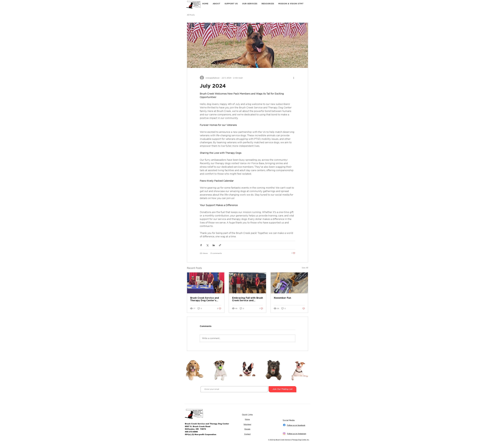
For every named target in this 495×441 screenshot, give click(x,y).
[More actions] (293, 77)
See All (305, 268)
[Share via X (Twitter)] (207, 245)
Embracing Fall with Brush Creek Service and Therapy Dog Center (247, 299)
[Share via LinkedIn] (213, 245)
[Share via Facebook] (201, 245)
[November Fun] (289, 282)
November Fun (282, 297)
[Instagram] (284, 433)
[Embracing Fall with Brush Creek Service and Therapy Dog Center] (247, 282)
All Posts (191, 15)
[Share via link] (220, 245)
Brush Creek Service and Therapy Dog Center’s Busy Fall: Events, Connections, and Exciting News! (205, 299)
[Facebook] (284, 425)
